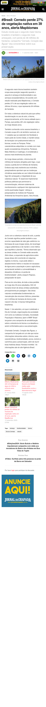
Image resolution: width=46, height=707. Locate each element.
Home (3, 16)
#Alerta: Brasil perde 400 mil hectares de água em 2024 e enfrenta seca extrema (12, 386)
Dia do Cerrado (10, 431)
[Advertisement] (23, 607)
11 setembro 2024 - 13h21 (30, 53)
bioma (30, 428)
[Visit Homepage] (23, 9)
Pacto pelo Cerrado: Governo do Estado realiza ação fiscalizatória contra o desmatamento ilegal (29, 386)
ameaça (12, 428)
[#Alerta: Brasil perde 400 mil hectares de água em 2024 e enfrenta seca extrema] (12, 376)
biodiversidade (21, 428)
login (13, 470)
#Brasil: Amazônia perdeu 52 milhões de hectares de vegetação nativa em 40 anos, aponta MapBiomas (12, 412)
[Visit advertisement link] (23, 3)
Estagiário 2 (14, 53)
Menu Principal (11, 16)
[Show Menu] (3, 9)
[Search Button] (43, 9)
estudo (19, 431)
